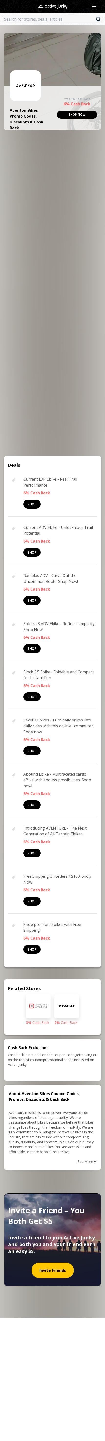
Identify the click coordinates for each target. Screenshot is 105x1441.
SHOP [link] (32, 504)
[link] (77, 115)
